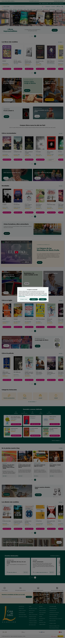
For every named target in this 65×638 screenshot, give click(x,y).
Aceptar (42, 299)
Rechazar (33, 299)
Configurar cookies (23, 299)
